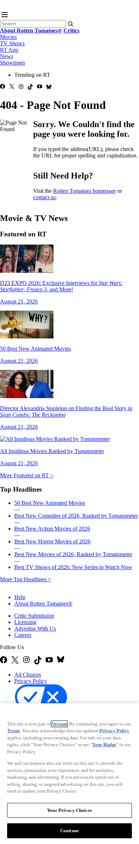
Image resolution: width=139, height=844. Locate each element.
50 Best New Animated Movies (49, 503)
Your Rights (104, 744)
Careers (22, 635)
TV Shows (12, 43)
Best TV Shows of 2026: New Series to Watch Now (73, 567)
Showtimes (12, 63)
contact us (44, 197)
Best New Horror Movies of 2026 (52, 541)
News (6, 56)
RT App (9, 50)
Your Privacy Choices (69, 810)
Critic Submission (34, 616)
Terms (13, 730)
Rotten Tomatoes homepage (84, 191)
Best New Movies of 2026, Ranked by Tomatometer (73, 554)
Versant (59, 724)
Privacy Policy (30, 681)
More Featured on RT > (26, 475)
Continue (69, 830)
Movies (8, 37)
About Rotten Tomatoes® (43, 604)
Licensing (25, 622)
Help (19, 597)
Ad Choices (27, 675)
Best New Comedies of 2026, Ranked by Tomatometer (76, 516)
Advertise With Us (35, 629)
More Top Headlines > (25, 579)
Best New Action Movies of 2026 (52, 529)
